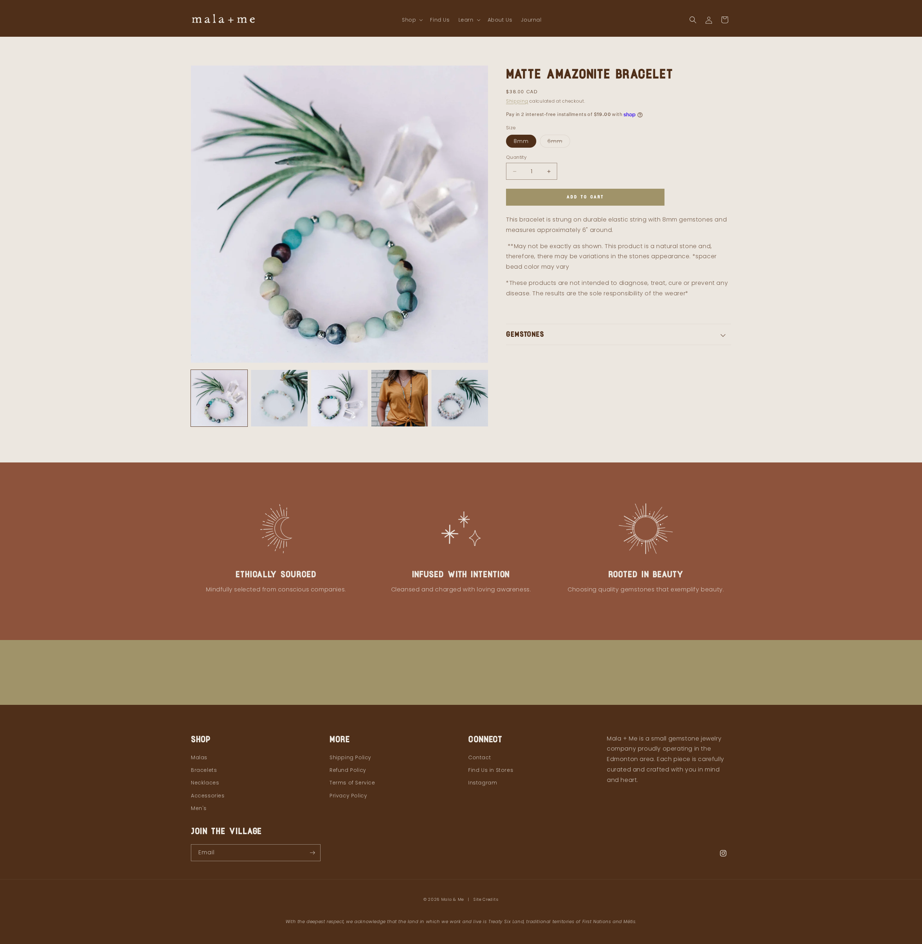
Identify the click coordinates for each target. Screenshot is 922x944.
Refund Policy (348, 770)
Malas (199, 757)
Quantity (516, 157)
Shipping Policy (350, 757)
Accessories (208, 795)
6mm (558, 142)
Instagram (482, 782)
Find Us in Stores (490, 770)
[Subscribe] (312, 852)
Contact (479, 757)
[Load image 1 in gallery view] (219, 398)
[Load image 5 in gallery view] (459, 398)
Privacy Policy (348, 795)
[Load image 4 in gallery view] (399, 398)
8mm (521, 141)
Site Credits (485, 899)
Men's (199, 808)
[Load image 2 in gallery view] (279, 398)
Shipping (517, 101)
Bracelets (204, 770)
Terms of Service (352, 782)
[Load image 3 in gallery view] (339, 398)
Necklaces (205, 782)
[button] (412, 19)
